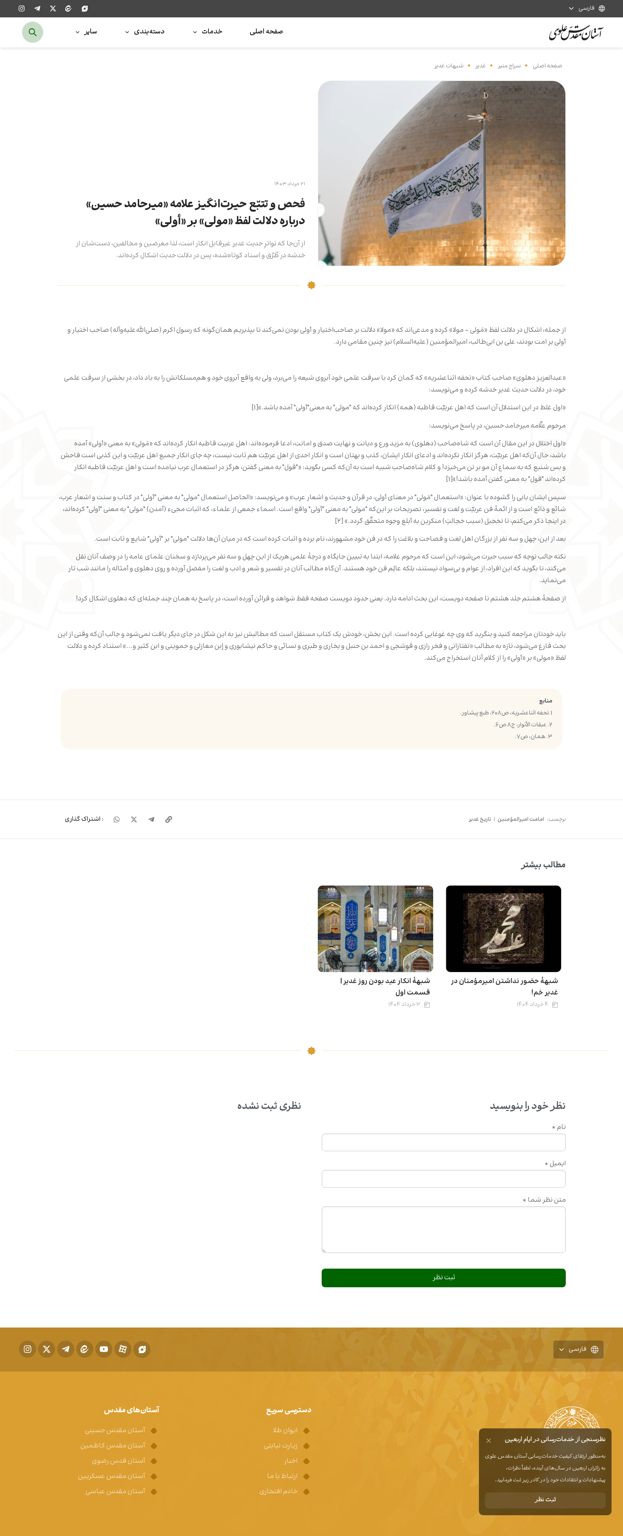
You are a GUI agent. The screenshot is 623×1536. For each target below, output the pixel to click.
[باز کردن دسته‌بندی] (127, 32)
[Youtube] (103, 1349)
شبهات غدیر (449, 65)
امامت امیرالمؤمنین (521, 819)
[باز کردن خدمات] (195, 32)
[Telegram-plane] (37, 8)
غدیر (481, 65)
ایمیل (555, 1164)
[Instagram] (21, 8)
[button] (84, 819)
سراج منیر (509, 65)
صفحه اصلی (547, 65)
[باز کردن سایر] (78, 32)
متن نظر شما (544, 1200)
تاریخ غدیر (480, 819)
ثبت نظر (545, 1500)
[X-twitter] (53, 8)
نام (559, 1127)
